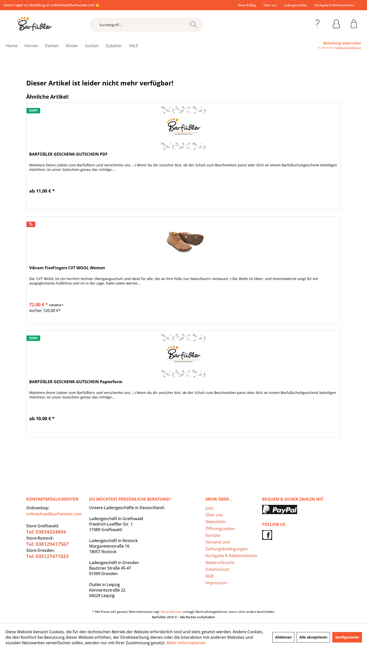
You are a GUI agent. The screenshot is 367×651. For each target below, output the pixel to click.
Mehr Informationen (186, 643)
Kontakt (212, 535)
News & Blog (247, 5)
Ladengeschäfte (295, 5)
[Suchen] (194, 25)
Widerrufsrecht (219, 562)
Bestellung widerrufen (342, 43)
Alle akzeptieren (313, 637)
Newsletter (215, 521)
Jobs (209, 508)
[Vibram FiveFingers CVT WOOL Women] (183, 241)
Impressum (216, 583)
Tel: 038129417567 (47, 544)
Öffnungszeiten (220, 528)
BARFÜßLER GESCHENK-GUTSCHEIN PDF (68, 154)
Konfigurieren (347, 637)
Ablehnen (283, 637)
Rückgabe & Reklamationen (335, 5)
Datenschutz (217, 569)
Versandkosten (171, 612)
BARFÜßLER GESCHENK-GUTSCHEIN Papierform (75, 381)
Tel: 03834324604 (46, 532)
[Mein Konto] (336, 23)
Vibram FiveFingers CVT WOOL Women (67, 268)
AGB (209, 576)
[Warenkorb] (354, 23)
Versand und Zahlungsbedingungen (226, 545)
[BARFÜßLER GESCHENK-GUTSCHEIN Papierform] (183, 355)
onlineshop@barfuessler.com (73, 5)
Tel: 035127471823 (47, 556)
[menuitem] (247, 5)
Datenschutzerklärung (348, 47)
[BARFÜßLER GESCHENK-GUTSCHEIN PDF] (183, 127)
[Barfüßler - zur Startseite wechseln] (34, 24)
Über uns (270, 5)
